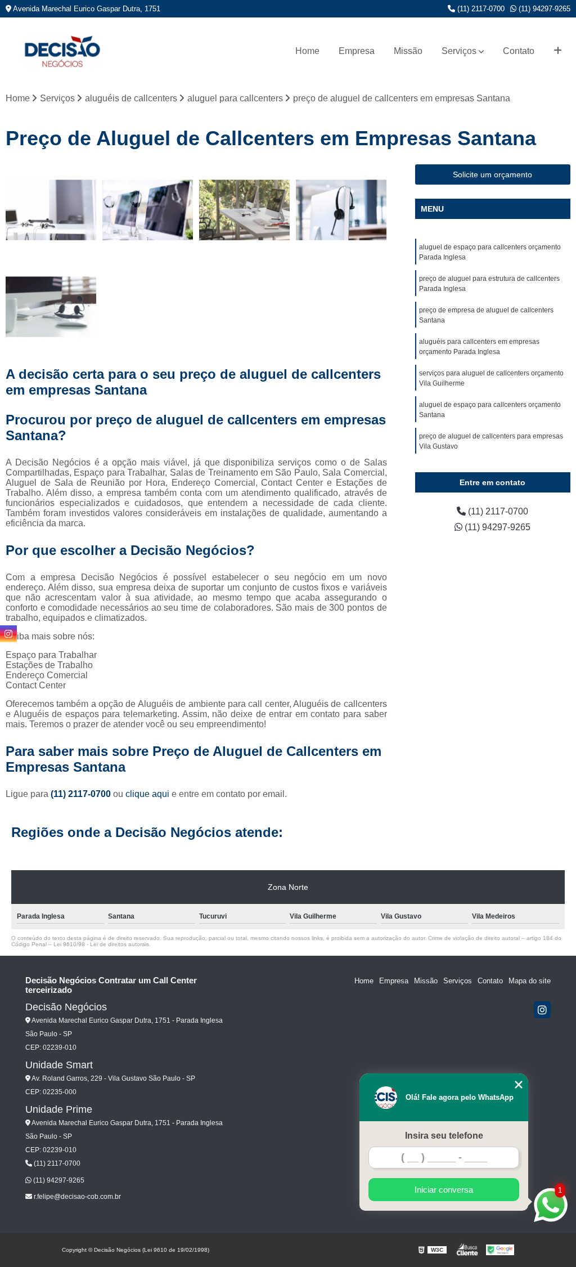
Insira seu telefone (444, 1135)
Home (307, 51)
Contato (518, 51)
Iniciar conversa (444, 1189)
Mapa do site (529, 981)
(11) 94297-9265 (543, 9)
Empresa (357, 51)
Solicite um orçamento (492, 174)
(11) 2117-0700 (480, 9)
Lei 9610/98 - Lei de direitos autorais (101, 944)
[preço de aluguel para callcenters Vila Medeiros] (51, 210)
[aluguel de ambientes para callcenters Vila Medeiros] (244, 210)
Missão (408, 51)
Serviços (459, 51)
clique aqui (147, 794)
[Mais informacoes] (557, 51)
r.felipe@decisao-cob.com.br (76, 1197)
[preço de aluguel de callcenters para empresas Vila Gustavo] (341, 210)
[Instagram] (542, 1009)
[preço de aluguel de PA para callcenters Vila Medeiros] (51, 306)
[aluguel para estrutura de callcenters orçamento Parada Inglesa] (148, 210)
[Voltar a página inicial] (62, 51)
